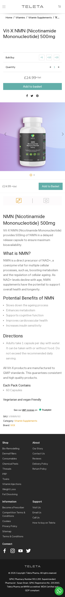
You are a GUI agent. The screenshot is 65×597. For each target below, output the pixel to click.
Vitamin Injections (11, 484)
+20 (56, 57)
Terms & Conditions (12, 536)
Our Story (37, 448)
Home (9, 17)
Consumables (9, 458)
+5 (42, 57)
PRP (4, 474)
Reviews (46, 200)
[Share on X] (32, 95)
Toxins (5, 479)
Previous (5, 135)
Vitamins (20, 17)
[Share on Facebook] (27, 95)
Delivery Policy (40, 463)
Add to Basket (50, 186)
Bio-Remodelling (10, 448)
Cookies (6, 521)
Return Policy (39, 468)
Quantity (10, 67)
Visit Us (36, 507)
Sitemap (6, 531)
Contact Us (38, 453)
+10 (49, 57)
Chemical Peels (10, 463)
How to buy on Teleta (43, 522)
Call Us (36, 517)
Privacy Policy (9, 526)
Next (63, 135)
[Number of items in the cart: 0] (59, 6)
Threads (6, 468)
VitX (12, 425)
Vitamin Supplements (40, 17)
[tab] (18, 200)
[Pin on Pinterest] (37, 95)
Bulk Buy (10, 57)
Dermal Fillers (9, 453)
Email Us (36, 512)
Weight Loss (9, 489)
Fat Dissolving (10, 494)
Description (19, 200)
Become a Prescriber (13, 507)
